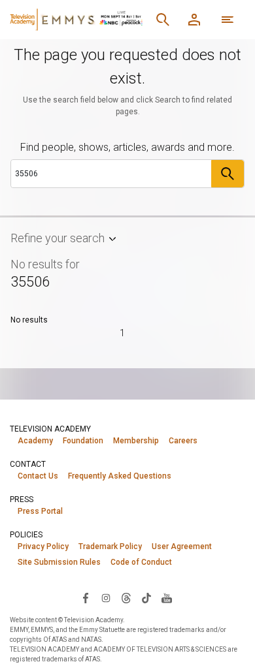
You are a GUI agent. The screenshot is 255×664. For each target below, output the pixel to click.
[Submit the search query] (227, 173)
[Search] (162, 19)
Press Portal (40, 511)
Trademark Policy (110, 546)
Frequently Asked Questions (119, 476)
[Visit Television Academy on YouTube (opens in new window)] (166, 597)
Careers (183, 440)
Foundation (83, 440)
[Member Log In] (194, 19)
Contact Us (38, 476)
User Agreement (182, 546)
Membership (136, 440)
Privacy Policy (43, 546)
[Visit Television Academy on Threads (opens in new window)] (126, 597)
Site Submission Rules (59, 562)
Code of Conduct (141, 562)
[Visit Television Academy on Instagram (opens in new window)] (105, 597)
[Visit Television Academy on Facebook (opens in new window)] (85, 597)
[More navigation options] (227, 19)
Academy (35, 440)
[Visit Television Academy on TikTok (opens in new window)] (146, 597)
